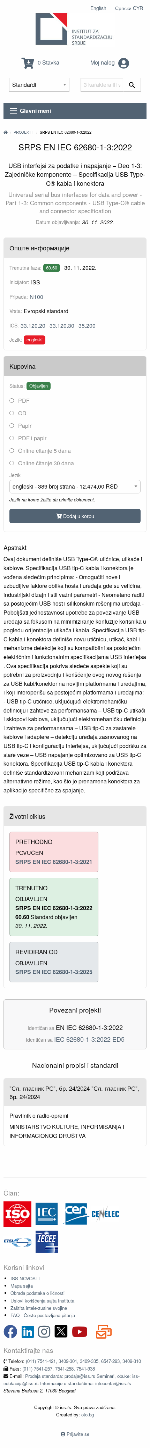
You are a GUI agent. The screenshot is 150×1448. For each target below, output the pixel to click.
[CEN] (76, 1213)
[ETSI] (17, 1241)
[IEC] (47, 1213)
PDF (23, 401)
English (98, 8)
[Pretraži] (132, 85)
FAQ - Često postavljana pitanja (42, 1315)
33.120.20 (33, 326)
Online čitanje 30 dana (45, 463)
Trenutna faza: (25, 267)
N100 (36, 297)
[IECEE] (47, 1241)
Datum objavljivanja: (58, 221)
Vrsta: (15, 310)
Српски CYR (129, 8)
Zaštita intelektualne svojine (38, 1308)
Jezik (15, 475)
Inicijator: (19, 281)
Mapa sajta (21, 1285)
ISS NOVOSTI (25, 1278)
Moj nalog (103, 62)
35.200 (87, 326)
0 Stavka (47, 62)
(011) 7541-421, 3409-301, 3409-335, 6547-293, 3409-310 (83, 1361)
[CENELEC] (105, 1213)
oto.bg (87, 1414)
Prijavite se (78, 1434)
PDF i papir (31, 438)
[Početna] (5, 132)
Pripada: (18, 296)
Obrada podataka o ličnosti (37, 1293)
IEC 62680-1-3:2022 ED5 (89, 1038)
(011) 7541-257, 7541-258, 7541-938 (58, 1368)
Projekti (23, 132)
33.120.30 (62, 326)
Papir (24, 426)
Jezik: (15, 339)
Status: (17, 385)
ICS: (14, 325)
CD (22, 413)
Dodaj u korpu (78, 515)
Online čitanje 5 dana (44, 451)
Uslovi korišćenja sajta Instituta (42, 1300)
